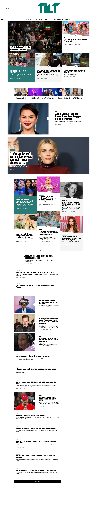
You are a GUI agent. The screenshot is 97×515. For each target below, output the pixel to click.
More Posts (37, 481)
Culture (50, 19)
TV (36, 19)
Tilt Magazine (28, 19)
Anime (46, 19)
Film (34, 19)
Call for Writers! (68, 19)
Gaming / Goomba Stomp (58, 19)
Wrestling (41, 19)
